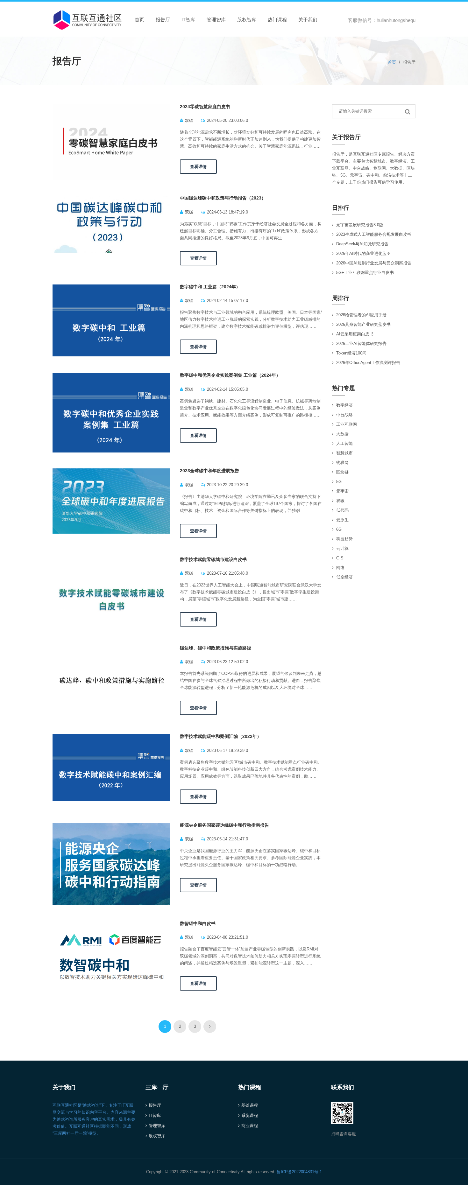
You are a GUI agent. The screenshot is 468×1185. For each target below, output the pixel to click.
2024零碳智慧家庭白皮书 (205, 106)
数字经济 (344, 405)
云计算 (342, 548)
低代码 (342, 510)
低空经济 (344, 577)
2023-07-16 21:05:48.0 (227, 573)
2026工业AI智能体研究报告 (361, 343)
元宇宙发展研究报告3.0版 (359, 224)
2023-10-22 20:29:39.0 (227, 484)
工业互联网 (346, 424)
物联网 (342, 462)
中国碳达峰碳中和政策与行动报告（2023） (223, 197)
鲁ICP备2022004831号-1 (299, 1171)
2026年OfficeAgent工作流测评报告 (368, 362)
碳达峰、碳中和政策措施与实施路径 (215, 647)
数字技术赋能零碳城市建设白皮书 (213, 559)
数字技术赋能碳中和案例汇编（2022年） (220, 736)
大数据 (342, 433)
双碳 (189, 120)
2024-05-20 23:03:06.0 (227, 120)
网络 (340, 567)
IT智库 (188, 19)
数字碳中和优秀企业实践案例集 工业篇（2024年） (230, 375)
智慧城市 (344, 453)
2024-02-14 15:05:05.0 (227, 389)
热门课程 (277, 19)
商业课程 (249, 1125)
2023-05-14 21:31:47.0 (227, 839)
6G (339, 529)
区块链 (342, 472)
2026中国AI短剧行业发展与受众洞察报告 (373, 263)
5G (339, 481)
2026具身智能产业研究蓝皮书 (363, 324)
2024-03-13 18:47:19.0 (227, 212)
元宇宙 (342, 491)
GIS (340, 558)
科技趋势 (344, 538)
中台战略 (344, 414)
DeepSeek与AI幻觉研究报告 (362, 244)
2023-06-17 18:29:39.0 (227, 750)
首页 (139, 19)
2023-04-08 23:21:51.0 (227, 937)
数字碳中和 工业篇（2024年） (210, 286)
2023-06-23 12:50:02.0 (227, 661)
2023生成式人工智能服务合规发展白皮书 (373, 234)
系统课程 (249, 1115)
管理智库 (216, 19)
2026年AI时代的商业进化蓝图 (363, 253)
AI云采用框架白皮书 (354, 334)
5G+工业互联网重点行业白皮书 (365, 272)
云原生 (342, 519)
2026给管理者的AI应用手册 (361, 314)
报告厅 (163, 19)
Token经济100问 (351, 353)
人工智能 (344, 443)
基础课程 (249, 1105)
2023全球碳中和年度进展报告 (209, 470)
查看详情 (198, 166)
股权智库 (246, 19)
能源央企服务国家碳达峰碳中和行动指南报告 (224, 825)
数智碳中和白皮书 (198, 923)
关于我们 (307, 19)
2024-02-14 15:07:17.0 (227, 300)
